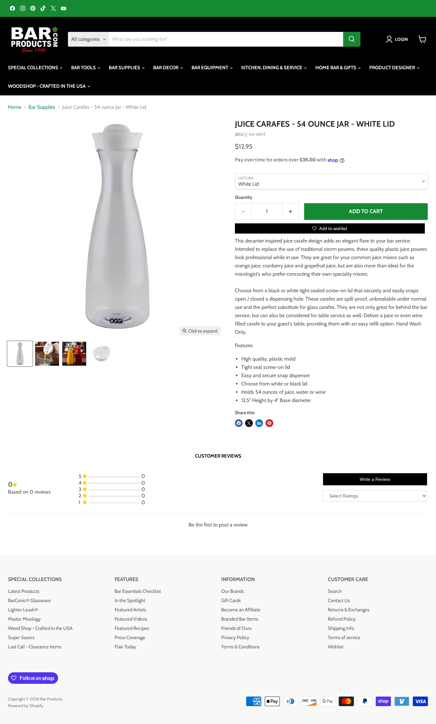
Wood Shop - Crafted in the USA (40, 628)
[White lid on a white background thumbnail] (101, 353)
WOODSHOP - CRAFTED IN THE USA (47, 86)
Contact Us (339, 600)
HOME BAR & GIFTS (336, 68)
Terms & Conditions (240, 647)
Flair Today (125, 647)
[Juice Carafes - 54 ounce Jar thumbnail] (20, 353)
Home (14, 107)
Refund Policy (342, 619)
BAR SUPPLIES (125, 68)
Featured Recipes (132, 628)
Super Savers (21, 637)
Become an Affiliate (240, 610)
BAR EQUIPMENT (210, 68)
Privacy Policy (235, 637)
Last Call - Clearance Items (34, 647)
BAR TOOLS (84, 68)
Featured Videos (131, 619)
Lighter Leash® (23, 610)
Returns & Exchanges (348, 610)
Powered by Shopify (25, 705)
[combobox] (226, 39)
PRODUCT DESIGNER (392, 68)
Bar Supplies (41, 107)
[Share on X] (249, 423)
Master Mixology (24, 619)
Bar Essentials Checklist (138, 591)
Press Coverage (130, 637)
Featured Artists (130, 610)
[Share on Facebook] (239, 423)
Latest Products (23, 591)
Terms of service (344, 637)
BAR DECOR (166, 68)
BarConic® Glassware (29, 600)
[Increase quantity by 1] (290, 211)
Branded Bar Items (239, 619)
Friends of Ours (236, 628)
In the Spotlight (130, 600)
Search (335, 591)
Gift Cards (231, 600)
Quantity (243, 197)
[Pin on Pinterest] (269, 423)
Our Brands (232, 591)
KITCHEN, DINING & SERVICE (272, 68)
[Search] (351, 39)
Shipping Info (341, 628)
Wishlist (335, 647)
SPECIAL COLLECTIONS (33, 68)
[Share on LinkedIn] (259, 423)
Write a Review (375, 479)
